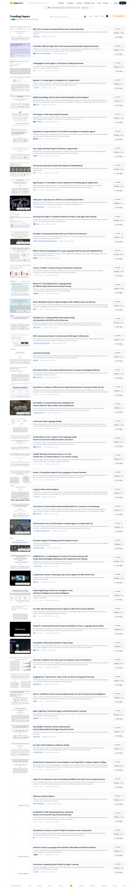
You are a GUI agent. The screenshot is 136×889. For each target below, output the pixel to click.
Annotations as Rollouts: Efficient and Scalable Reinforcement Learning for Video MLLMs (68, 387)
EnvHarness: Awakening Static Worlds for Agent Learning (56, 864)
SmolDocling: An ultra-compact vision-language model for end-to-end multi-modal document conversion (54, 438)
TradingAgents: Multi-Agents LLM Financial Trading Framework (58, 63)
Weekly (96, 16)
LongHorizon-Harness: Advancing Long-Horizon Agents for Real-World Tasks (63, 574)
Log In (116, 3)
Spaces (80, 3)
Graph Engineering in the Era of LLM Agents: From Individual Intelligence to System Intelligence (53, 591)
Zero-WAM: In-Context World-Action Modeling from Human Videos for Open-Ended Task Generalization (53, 404)
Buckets (90, 3)
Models (61, 3)
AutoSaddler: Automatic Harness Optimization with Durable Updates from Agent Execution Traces (53, 727)
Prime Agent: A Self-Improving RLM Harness (50, 114)
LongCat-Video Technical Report (46, 489)
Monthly (102, 16)
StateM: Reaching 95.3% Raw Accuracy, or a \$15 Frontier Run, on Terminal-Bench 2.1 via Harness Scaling (55, 455)
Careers (61, 886)
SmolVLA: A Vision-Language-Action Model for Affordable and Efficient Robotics (64, 847)
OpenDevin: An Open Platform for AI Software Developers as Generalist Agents (64, 131)
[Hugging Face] (71, 885)
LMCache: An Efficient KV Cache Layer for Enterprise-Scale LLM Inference (62, 660)
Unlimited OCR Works (41, 353)
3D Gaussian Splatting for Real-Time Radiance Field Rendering (58, 165)
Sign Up (122, 3)
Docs (99, 3)
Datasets (71, 3)
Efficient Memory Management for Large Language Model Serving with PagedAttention (68, 251)
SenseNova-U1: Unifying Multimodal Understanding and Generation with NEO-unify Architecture (54, 318)
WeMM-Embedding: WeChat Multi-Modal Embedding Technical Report (61, 97)
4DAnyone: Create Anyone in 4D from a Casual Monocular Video (58, 199)
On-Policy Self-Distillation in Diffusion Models (51, 745)
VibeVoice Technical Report (44, 796)
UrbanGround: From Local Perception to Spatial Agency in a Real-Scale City (63, 523)
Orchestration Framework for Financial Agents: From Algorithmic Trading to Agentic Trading (69, 762)
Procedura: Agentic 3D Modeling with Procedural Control (55, 540)
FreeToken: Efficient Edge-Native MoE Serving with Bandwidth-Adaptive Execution (66, 46)
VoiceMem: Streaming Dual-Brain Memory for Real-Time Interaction (60, 233)
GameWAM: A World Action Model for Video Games (53, 643)
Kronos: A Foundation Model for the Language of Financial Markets (59, 472)
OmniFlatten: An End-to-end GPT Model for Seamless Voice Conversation (62, 830)
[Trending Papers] (107, 16)
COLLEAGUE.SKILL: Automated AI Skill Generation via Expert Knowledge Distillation (66, 370)
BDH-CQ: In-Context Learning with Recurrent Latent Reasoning (58, 29)
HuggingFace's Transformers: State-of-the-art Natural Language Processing (63, 677)
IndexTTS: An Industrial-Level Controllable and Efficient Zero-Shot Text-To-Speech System (69, 779)
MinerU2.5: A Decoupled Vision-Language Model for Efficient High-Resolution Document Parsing (52, 284)
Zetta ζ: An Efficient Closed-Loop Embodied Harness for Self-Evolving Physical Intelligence (69, 694)
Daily (90, 16)
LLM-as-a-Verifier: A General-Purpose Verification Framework (57, 268)
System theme (16, 886)
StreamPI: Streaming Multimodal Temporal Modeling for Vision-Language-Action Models (68, 626)
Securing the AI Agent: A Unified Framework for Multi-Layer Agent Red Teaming (64, 216)
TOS (29, 886)
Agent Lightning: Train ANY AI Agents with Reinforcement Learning (59, 711)
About (50, 886)
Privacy (40, 886)
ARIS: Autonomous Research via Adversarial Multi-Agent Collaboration (61, 336)
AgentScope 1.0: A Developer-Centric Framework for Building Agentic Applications (65, 182)
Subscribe (85, 8)
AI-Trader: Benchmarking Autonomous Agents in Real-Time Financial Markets (63, 609)
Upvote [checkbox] (119, 29)
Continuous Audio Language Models (47, 421)
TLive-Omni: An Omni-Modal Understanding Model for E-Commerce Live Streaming (66, 506)
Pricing (105, 3)
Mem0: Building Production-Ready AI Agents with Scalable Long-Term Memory (64, 302)
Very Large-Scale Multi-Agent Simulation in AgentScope (55, 148)
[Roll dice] (85, 16)
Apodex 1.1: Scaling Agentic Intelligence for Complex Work (56, 80)
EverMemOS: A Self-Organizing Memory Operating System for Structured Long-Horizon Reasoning (53, 813)
